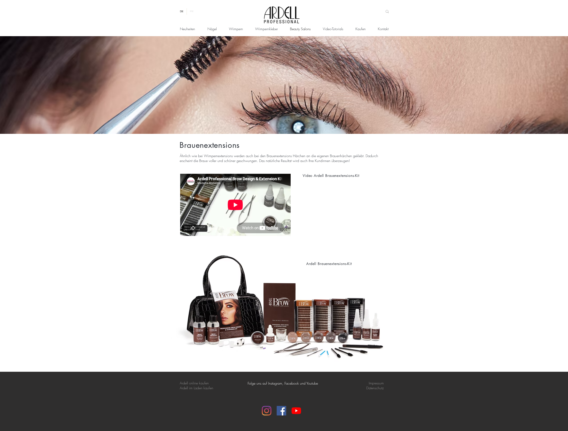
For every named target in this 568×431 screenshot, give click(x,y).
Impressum (376, 383)
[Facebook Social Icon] (281, 410)
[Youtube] (296, 410)
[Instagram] (266, 410)
